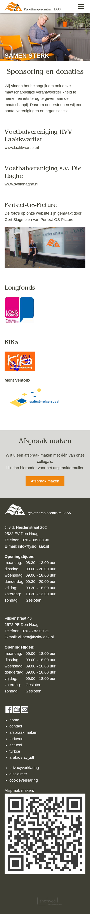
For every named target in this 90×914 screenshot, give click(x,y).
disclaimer (18, 774)
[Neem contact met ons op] (24, 709)
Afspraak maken (45, 481)
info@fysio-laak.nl (33, 546)
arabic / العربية (21, 757)
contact (15, 726)
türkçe (14, 751)
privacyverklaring (24, 768)
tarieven (16, 739)
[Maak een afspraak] (16, 709)
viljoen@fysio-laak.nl (36, 637)
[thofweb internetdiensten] (49, 901)
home (14, 720)
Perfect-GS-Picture (56, 219)
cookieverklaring (23, 780)
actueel (15, 745)
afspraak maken (23, 732)
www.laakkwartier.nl (22, 147)
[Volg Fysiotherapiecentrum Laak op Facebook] (8, 709)
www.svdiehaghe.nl (21, 184)
